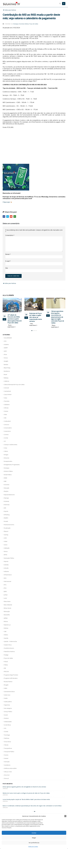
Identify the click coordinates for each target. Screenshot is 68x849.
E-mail (8, 261)
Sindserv (6, 718)
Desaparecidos (8, 461)
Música (6, 621)
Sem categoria (8, 708)
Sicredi (6, 715)
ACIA (5, 341)
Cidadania (6, 404)
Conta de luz (7, 431)
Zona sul (6, 778)
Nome (8, 254)
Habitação (6, 548)
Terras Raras (7, 741)
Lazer (5, 598)
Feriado (6, 521)
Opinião (6, 638)
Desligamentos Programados (12, 464)
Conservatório (8, 428)
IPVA (5, 588)
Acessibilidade (8, 338)
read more (11, 325)
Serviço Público (8, 711)
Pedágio (6, 655)
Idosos (6, 551)
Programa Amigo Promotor (11, 675)
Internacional (7, 581)
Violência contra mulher (10, 768)
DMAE (5, 478)
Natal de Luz (7, 625)
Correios (6, 434)
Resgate (6, 685)
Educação (6, 488)
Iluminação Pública (9, 558)
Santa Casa (7, 695)
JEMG (5, 591)
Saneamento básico (9, 691)
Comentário (9, 235)
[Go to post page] (12, 304)
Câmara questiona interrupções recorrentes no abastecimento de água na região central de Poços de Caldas (35, 317)
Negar (34, 838)
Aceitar (34, 833)
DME (5, 481)
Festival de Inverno (9, 524)
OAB (5, 631)
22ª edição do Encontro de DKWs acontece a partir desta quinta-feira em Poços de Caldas (28, 793)
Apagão (6, 361)
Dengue (6, 454)
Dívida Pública (8, 474)
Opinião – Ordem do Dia (10, 641)
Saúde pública (8, 701)
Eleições (6, 491)
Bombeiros (7, 371)
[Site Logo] (11, 3)
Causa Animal (7, 394)
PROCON (6, 671)
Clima (5, 414)
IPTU (5, 585)
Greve (5, 545)
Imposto (6, 561)
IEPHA (5, 555)
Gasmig (6, 534)
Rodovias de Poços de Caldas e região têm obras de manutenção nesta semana (14, 317)
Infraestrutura (8, 575)
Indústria (6, 571)
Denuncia (6, 458)
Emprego (6, 498)
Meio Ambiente (8, 605)
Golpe (5, 541)
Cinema (6, 411)
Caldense (6, 381)
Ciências (6, 408)
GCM (5, 538)
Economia (21, 24)
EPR (5, 508)
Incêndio (6, 565)
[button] (65, 816)
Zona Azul (6, 775)
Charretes (6, 401)
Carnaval (6, 388)
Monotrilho (7, 615)
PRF (5, 668)
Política (6, 665)
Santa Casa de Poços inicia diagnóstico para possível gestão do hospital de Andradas (27, 787)
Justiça (5, 595)
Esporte (6, 511)
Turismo (6, 755)
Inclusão (6, 568)
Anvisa (6, 358)
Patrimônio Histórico (9, 651)
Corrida (6, 438)
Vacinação (7, 761)
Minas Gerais (7, 608)
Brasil (5, 374)
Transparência (8, 748)
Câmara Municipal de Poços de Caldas (14, 384)
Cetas (5, 398)
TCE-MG (6, 731)
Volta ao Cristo (8, 771)
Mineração (7, 611)
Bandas (6, 364)
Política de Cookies (33, 846)
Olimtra (6, 635)
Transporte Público (9, 751)
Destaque (16, 24)
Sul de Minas (7, 725)
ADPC (5, 351)
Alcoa (5, 354)
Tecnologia (7, 735)
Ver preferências (34, 842)
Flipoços (6, 531)
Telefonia (6, 738)
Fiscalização (7, 528)
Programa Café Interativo (11, 678)
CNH (5, 418)
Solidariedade (8, 721)
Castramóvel (7, 391)
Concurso (6, 424)
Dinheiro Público (8, 471)
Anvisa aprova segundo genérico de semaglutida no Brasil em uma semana (58, 315)
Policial (6, 661)
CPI (5, 441)
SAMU (5, 688)
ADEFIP (6, 348)
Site (6, 268)
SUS (5, 728)
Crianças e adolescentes (10, 444)
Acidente (6, 344)
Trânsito (6, 745)
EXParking (6, 514)
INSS (5, 578)
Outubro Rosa (8, 645)
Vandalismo (7, 765)
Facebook (4, 216)
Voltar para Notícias (10, 10)
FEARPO (6, 518)
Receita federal (8, 681)
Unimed (6, 758)
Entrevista (6, 504)
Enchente (6, 501)
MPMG (6, 618)
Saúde (6, 698)
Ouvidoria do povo (9, 648)
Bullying (6, 378)
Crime (5, 448)
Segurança (7, 705)
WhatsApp (14, 216)
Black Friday (7, 368)
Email (11, 216)
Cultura (6, 451)
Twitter (7, 216)
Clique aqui (6, 202)
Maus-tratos (7, 601)
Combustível (7, 421)
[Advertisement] (34, 147)
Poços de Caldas (33, 24)
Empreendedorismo (9, 494)
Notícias (27, 24)
